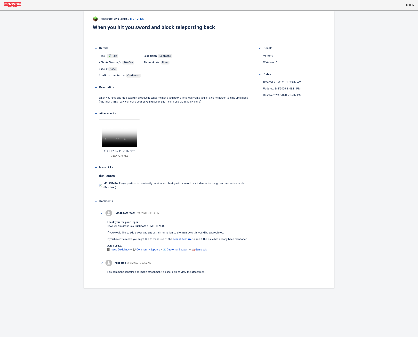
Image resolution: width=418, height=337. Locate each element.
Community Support (148, 249)
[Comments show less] (96, 201)
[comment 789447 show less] (102, 263)
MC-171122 (137, 18)
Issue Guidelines (120, 249)
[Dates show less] (260, 74)
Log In (410, 5)
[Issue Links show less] (96, 167)
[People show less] (260, 48)
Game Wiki (201, 249)
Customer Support (177, 249)
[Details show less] (96, 48)
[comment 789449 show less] (102, 213)
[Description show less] (96, 87)
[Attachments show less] (96, 113)
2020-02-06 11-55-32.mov (119, 151)
